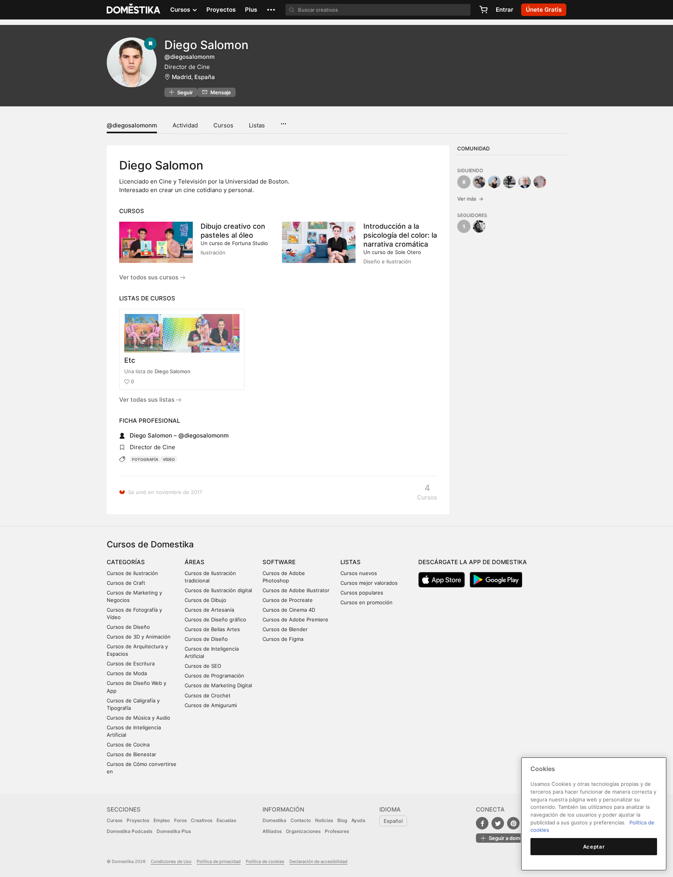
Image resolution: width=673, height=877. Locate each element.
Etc (129, 360)
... (283, 121)
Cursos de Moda (127, 673)
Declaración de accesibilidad (318, 861)
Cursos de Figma (283, 639)
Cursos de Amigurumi (211, 705)
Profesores (337, 831)
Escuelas (226, 820)
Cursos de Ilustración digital (218, 590)
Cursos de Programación (214, 675)
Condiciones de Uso (171, 861)
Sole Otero (408, 252)
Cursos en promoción (366, 602)
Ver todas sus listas (147, 399)
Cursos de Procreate (288, 600)
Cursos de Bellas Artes (212, 629)
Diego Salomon (172, 371)
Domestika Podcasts (129, 831)
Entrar (504, 9)
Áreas (194, 562)
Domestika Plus (174, 831)
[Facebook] (482, 823)
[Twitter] (498, 823)
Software (279, 562)
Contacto (301, 820)
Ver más (470, 199)
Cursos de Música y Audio (138, 718)
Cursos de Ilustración (132, 573)
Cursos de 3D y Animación (139, 636)
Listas (257, 125)
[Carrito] (483, 9)
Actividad (185, 125)
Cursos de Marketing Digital (218, 685)
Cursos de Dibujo (205, 600)
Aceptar (594, 846)
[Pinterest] (513, 823)
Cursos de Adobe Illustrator (296, 590)
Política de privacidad (219, 861)
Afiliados (272, 831)
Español (393, 821)
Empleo (161, 820)
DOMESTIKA (134, 9)
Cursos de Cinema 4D (289, 610)
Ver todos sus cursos (149, 277)
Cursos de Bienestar (131, 754)
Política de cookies (265, 861)
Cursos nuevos (358, 573)
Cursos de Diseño (128, 627)
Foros (180, 820)
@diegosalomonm (132, 125)
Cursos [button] (181, 9)
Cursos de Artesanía (209, 610)
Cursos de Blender (285, 629)
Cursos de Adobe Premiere (295, 619)
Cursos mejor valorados (369, 583)
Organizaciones (303, 831)
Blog (342, 820)
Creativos (201, 820)
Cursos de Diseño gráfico (215, 619)
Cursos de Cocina (128, 744)
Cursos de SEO (203, 666)
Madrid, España (193, 77)
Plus (251, 9)
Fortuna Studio (250, 243)
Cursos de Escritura (131, 663)
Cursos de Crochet (208, 695)
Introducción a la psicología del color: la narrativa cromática (400, 235)
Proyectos (221, 9)
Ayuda (358, 820)
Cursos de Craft (126, 583)
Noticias (324, 820)
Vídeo (169, 459)
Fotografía (145, 459)
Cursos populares (361, 592)
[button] (271, 9)
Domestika (274, 820)
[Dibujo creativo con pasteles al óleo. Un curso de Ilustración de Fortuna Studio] (156, 242)
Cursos (223, 125)
